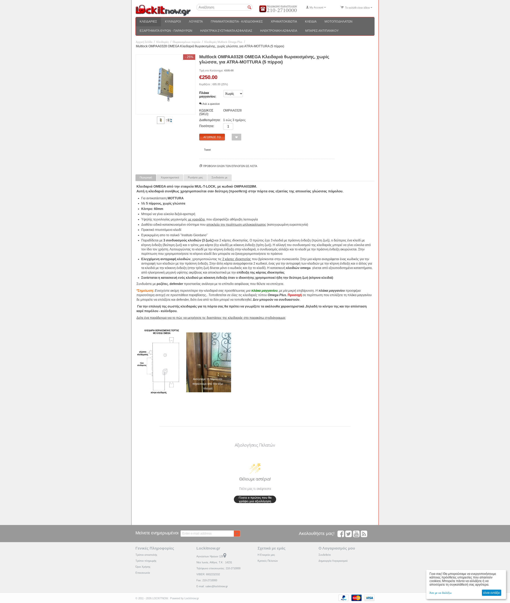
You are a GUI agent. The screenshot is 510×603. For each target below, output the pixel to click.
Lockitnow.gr (191, 598)
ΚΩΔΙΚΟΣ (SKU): (206, 112)
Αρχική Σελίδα (144, 42)
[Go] (237, 534)
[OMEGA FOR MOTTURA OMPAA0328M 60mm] (165, 84)
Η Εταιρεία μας (266, 554)
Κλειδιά (311, 21)
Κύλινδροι (173, 21)
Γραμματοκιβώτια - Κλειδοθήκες (237, 21)
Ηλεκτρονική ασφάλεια (278, 30)
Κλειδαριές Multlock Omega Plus (223, 42)
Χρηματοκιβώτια (284, 21)
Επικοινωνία (142, 572)
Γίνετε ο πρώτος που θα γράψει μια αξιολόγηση (255, 499)
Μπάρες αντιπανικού (322, 30)
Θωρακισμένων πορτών (186, 42)
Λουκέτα (196, 21)
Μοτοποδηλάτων (338, 21)
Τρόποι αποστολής (146, 554)
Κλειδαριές (148, 21)
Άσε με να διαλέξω (440, 592)
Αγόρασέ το (212, 137)
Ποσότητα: (206, 126)
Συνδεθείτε (325, 554)
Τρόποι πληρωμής (145, 560)
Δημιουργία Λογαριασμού (333, 560)
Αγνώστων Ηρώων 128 (209, 556)
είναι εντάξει (491, 592)
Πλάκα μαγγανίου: (207, 94)
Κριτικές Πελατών (268, 560)
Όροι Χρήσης (142, 566)
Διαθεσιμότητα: (209, 120)
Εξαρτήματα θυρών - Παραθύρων (166, 30)
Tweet (207, 149)
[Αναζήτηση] (249, 7)
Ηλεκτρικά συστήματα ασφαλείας (226, 30)
